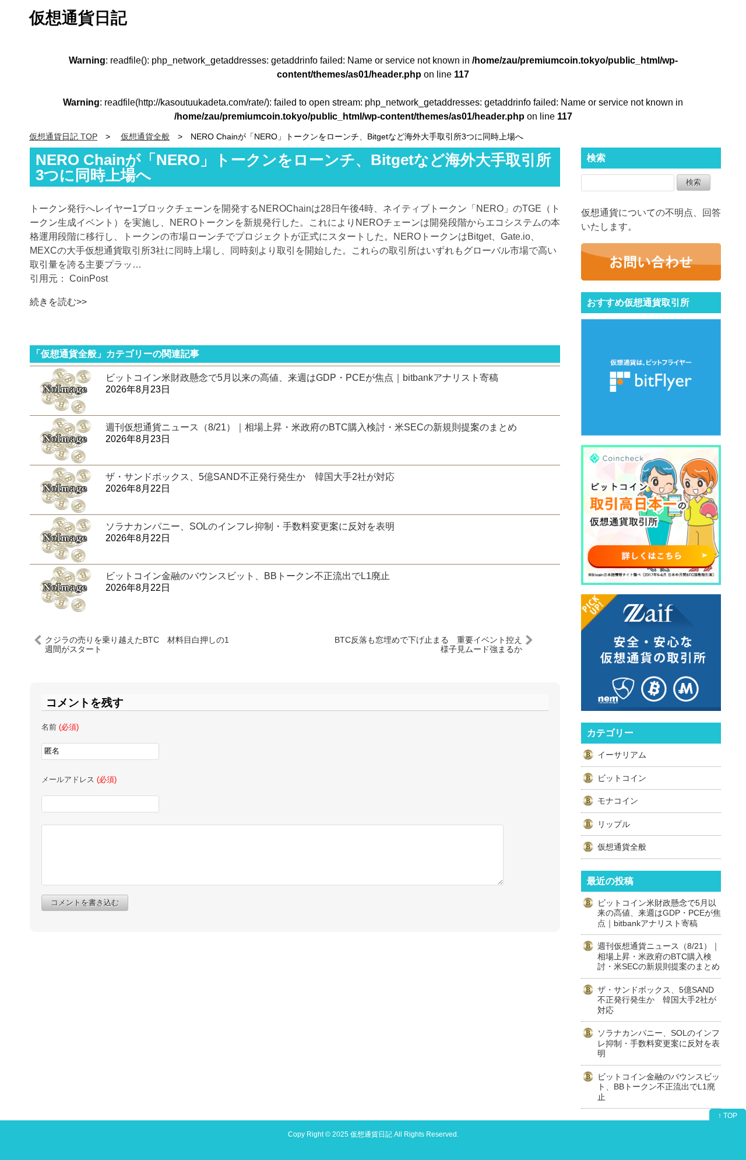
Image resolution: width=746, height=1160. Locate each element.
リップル (613, 824)
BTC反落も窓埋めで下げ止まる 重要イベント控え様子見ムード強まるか (428, 644)
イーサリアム (621, 754)
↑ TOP (727, 1116)
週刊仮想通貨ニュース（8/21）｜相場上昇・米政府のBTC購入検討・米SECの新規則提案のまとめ (311, 427)
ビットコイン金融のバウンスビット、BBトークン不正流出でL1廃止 (252, 576)
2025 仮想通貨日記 (362, 1134)
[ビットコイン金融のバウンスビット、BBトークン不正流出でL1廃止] (65, 589)
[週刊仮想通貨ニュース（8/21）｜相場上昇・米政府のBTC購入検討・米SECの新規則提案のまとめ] (65, 440)
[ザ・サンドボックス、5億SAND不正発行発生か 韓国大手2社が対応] (65, 490)
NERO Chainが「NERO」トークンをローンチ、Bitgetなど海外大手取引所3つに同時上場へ (293, 167)
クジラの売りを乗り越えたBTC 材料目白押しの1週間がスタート (137, 644)
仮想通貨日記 (78, 18)
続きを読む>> (58, 302)
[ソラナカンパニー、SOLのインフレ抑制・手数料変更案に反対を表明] (65, 539)
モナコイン (617, 800)
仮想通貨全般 (621, 846)
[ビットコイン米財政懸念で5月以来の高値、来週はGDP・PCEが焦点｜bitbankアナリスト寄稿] (65, 390)
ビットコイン (621, 778)
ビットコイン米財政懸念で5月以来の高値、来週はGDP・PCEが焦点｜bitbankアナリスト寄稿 (301, 378)
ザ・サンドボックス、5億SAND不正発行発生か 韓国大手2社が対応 (250, 477)
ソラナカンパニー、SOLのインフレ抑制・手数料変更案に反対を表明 (250, 526)
